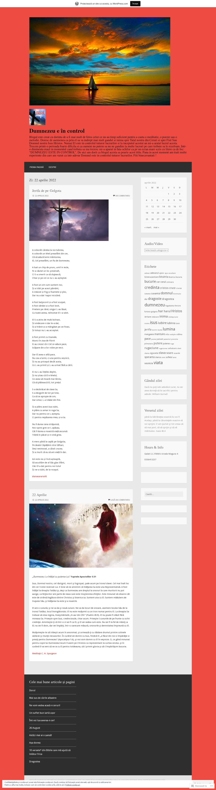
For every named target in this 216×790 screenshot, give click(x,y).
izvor (178, 323)
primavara (148, 344)
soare (169, 352)
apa (166, 273)
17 (180, 206)
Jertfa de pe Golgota (46, 190)
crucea (179, 288)
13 (158, 206)
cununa (147, 294)
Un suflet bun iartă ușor (42, 712)
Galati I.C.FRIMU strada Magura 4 (161, 453)
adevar (147, 273)
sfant (179, 348)
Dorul (32, 690)
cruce (172, 287)
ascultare (172, 273)
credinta (151, 287)
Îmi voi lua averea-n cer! (42, 720)
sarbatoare (172, 348)
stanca (158, 357)
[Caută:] (163, 494)
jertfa (147, 329)
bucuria (179, 277)
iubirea (171, 323)
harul (167, 311)
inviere (146, 323)
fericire (178, 306)
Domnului (177, 294)
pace (147, 338)
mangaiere (149, 334)
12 (152, 206)
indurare (155, 317)
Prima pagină (37, 167)
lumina (169, 329)
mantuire (160, 334)
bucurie (150, 281)
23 (175, 213)
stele (163, 357)
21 (163, 213)
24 (180, 213)
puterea (166, 343)
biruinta (163, 276)
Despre (52, 167)
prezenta (174, 339)
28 (163, 219)
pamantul (167, 339)
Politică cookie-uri (72, 785)
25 (147, 219)
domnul (167, 293)
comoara (170, 282)
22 (169, 213)
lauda (160, 330)
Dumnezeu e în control (57, 130)
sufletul (169, 357)
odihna (179, 334)
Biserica (172, 277)
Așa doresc (35, 742)
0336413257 (150, 459)
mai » (156, 227)
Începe (135, 3)
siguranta (154, 353)
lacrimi (154, 330)
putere (158, 343)
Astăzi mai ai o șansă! (40, 735)
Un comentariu (122, 196)
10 (180, 200)
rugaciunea (163, 348)
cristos (164, 287)
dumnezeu (154, 304)
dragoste (154, 299)
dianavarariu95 (39, 476)
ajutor (161, 273)
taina (174, 357)
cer (158, 281)
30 (175, 219)
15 (169, 206)
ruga (172, 344)
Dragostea (34, 761)
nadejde (173, 334)
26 (152, 219)
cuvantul (155, 293)
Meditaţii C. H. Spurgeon (44, 653)
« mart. (148, 227)
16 (175, 206)
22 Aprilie (39, 494)
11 (147, 206)
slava (162, 353)
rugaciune (151, 348)
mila (167, 334)
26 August (34, 727)
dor (146, 299)
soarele (177, 353)
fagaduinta (169, 306)
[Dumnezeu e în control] (99, 104)
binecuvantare (151, 277)
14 (163, 206)
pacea (153, 339)
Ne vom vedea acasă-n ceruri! (44, 705)
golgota (154, 312)
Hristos (176, 311)
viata (158, 362)
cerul (163, 281)
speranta (149, 357)
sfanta (146, 353)
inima (163, 316)
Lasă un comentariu (120, 500)
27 (158, 219)
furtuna (147, 312)
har (160, 311)
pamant (160, 339)
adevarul (154, 273)
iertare (147, 316)
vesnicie (148, 363)
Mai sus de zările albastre (42, 698)
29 (169, 219)
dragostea (168, 299)
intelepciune (173, 317)
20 (158, 213)
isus (153, 322)
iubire (162, 323)
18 (147, 213)
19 (152, 213)
